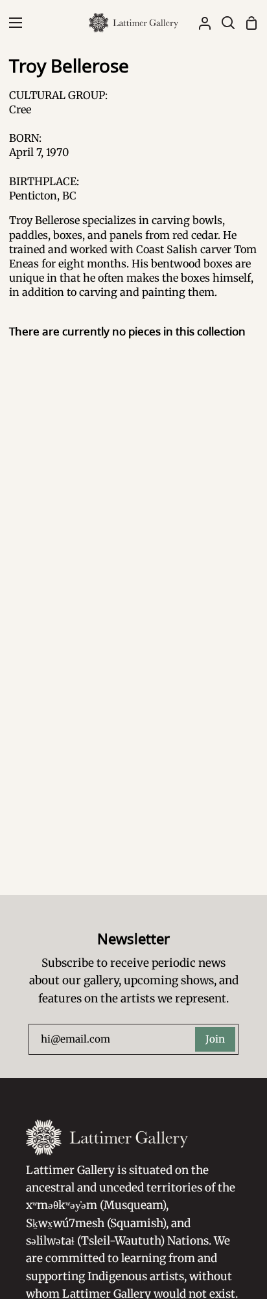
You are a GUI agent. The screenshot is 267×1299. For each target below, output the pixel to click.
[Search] (223, 22)
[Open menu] (11, 23)
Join (215, 1039)
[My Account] (199, 22)
